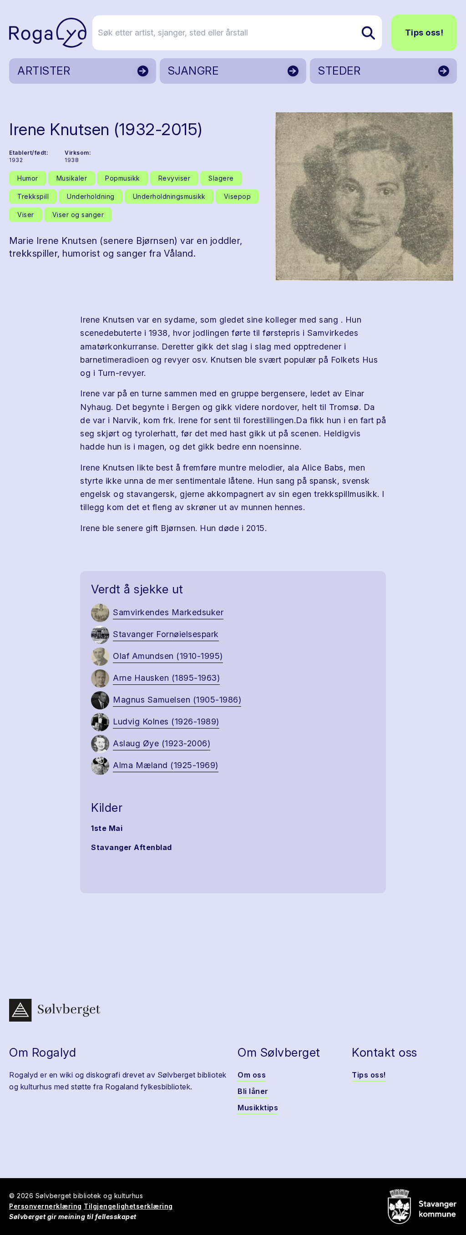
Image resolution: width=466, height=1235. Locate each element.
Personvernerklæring (45, 1206)
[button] (364, 197)
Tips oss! (424, 32)
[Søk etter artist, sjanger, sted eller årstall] (368, 33)
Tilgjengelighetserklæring (128, 1206)
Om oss (252, 1074)
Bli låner (253, 1091)
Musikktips (258, 1107)
